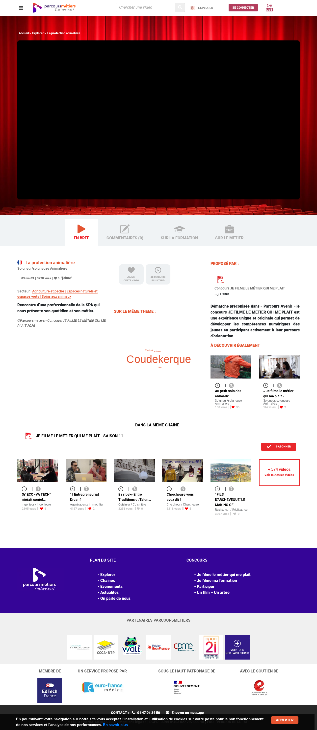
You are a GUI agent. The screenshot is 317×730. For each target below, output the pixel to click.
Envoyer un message (188, 713)
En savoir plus (115, 725)
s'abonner (283, 446)
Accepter (284, 720)
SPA (159, 367)
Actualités (109, 592)
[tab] (81, 232)
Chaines (107, 580)
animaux (157, 351)
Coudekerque (158, 359)
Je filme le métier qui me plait (224, 574)
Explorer (38, 33)
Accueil (24, 33)
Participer (205, 586)
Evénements (111, 586)
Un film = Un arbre (213, 592)
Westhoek (149, 350)
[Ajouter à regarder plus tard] (219, 385)
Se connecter (243, 7)
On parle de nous (115, 598)
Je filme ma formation (217, 580)
